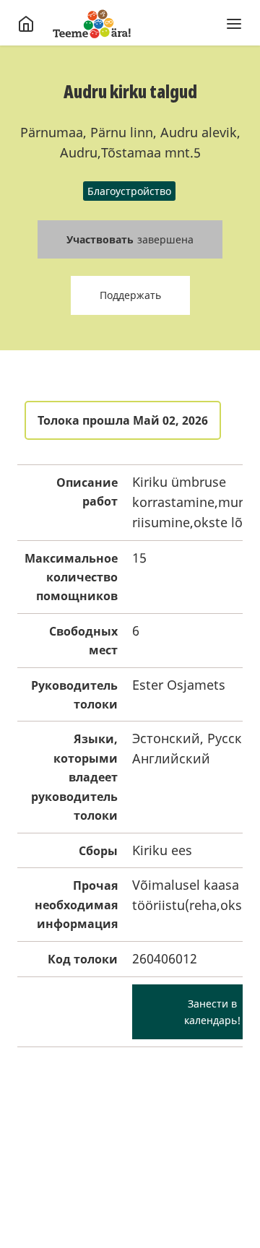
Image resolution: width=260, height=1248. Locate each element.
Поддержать (130, 295)
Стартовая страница (91, 23)
